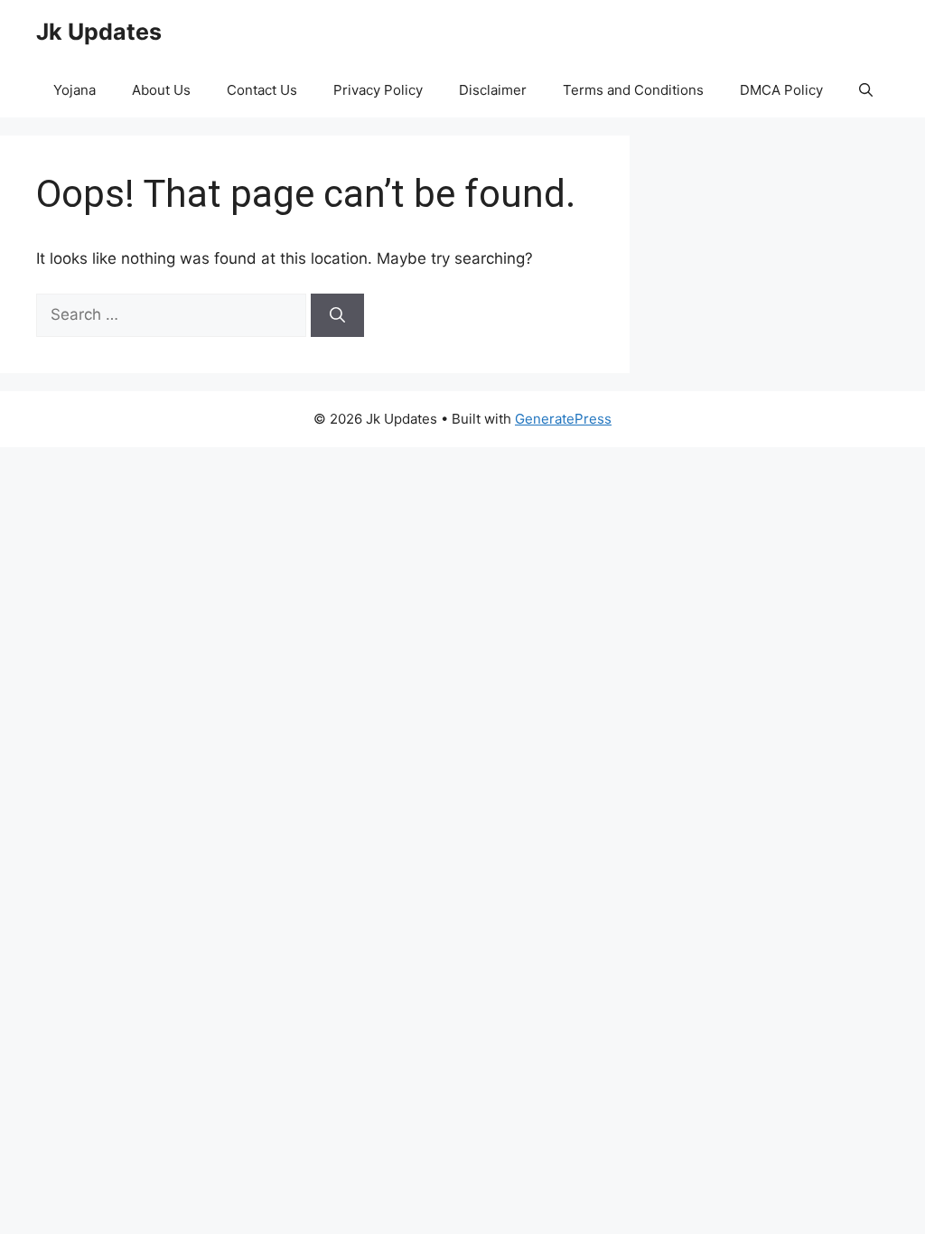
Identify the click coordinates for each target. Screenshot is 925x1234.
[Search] (337, 315)
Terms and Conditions (633, 89)
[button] (866, 90)
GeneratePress (563, 418)
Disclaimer (493, 89)
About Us (161, 89)
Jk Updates (99, 31)
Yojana (74, 89)
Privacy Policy (378, 89)
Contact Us (262, 89)
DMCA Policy (781, 89)
